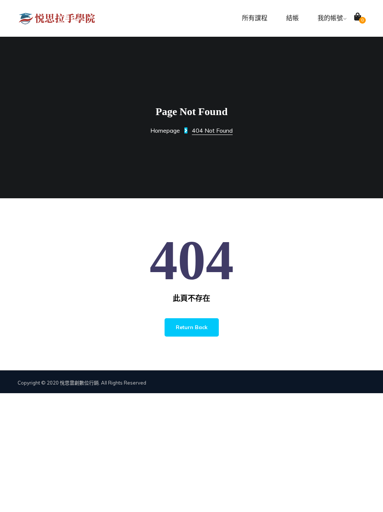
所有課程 (254, 18)
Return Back (192, 327)
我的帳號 (330, 18)
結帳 (292, 18)
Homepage (165, 130)
